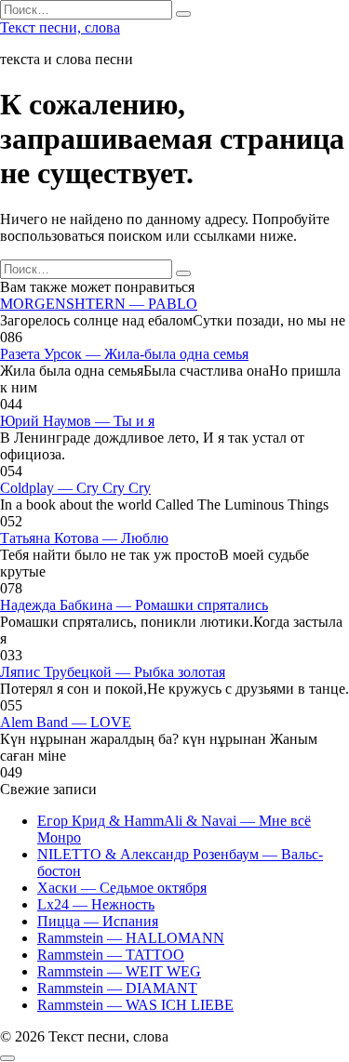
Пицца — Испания (97, 921)
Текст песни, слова (60, 27)
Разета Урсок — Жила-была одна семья (124, 354)
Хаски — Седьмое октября (122, 888)
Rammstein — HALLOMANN (130, 938)
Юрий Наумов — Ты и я (77, 421)
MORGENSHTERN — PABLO (98, 304)
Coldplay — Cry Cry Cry (75, 488)
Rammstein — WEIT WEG (119, 971)
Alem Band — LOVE (65, 722)
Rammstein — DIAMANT (117, 988)
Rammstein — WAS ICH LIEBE (135, 1005)
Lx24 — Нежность (95, 904)
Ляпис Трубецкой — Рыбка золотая (112, 672)
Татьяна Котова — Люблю (84, 538)
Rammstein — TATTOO (110, 954)
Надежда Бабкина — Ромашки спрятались (134, 605)
